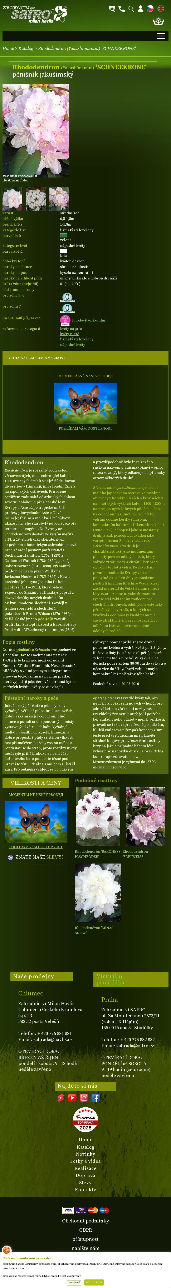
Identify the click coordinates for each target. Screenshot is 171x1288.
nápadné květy (72, 344)
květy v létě (69, 334)
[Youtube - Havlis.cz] (72, 1100)
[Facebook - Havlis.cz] (96, 1100)
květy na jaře (71, 328)
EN (159, 7)
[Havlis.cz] (35, 14)
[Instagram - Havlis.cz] (84, 1100)
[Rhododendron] (98, 816)
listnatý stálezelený (76, 339)
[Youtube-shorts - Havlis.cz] (61, 1100)
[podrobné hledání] (112, 9)
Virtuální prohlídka (110, 979)
